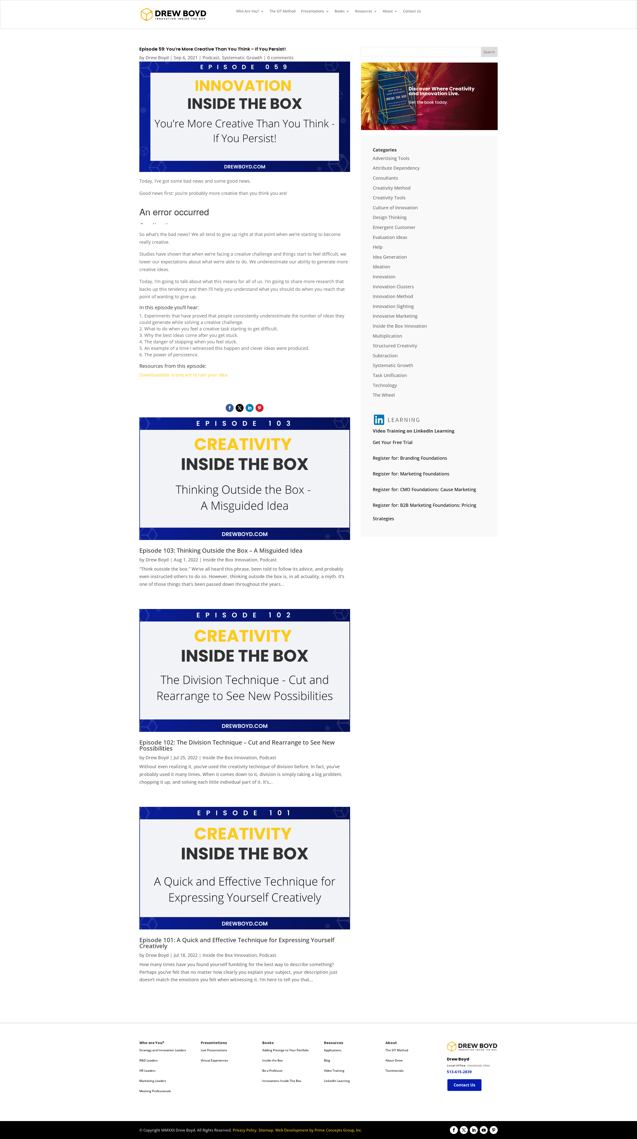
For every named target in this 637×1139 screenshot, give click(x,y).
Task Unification (390, 375)
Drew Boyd (157, 58)
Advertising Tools (391, 158)
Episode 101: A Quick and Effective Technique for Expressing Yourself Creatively (236, 943)
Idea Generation (390, 257)
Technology (385, 385)
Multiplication (387, 336)
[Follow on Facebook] (230, 408)
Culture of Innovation (395, 208)
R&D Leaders (148, 1060)
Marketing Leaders (152, 1081)
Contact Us (412, 11)
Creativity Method (392, 188)
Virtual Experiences (214, 1060)
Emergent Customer (394, 227)
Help (377, 247)
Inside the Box (272, 1060)
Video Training (334, 1070)
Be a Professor (272, 1070)
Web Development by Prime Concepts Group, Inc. (318, 1130)
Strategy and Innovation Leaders (162, 1050)
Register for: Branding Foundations (410, 458)
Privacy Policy (245, 1130)
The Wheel (384, 395)
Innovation (384, 277)
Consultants (385, 178)
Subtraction (385, 356)
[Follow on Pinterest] (260, 408)
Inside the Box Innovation (230, 560)
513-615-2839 (459, 1071)
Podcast (211, 58)
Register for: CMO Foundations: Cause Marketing (424, 489)
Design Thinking (390, 217)
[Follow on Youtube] (484, 1130)
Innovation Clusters (393, 287)
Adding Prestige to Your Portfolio (285, 1050)
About (388, 11)
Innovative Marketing (395, 316)
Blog (327, 1060)
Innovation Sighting (393, 306)
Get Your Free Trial (393, 442)
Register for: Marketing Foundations (411, 474)
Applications (332, 1050)
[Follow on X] (240, 408)
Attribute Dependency (396, 168)
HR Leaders (147, 1070)
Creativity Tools (389, 198)
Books (340, 11)
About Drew (394, 1060)
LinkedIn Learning (337, 1081)
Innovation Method (393, 296)
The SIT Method (282, 11)
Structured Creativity (395, 346)
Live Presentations (214, 1050)
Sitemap (266, 1130)
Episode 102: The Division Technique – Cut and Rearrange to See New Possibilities (237, 745)
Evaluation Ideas (390, 237)
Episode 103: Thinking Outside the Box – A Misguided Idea (221, 550)
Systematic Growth (242, 58)
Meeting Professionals (155, 1091)
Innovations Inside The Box (281, 1081)
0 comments (280, 58)
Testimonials (394, 1070)
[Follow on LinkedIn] (250, 408)
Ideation (381, 267)
